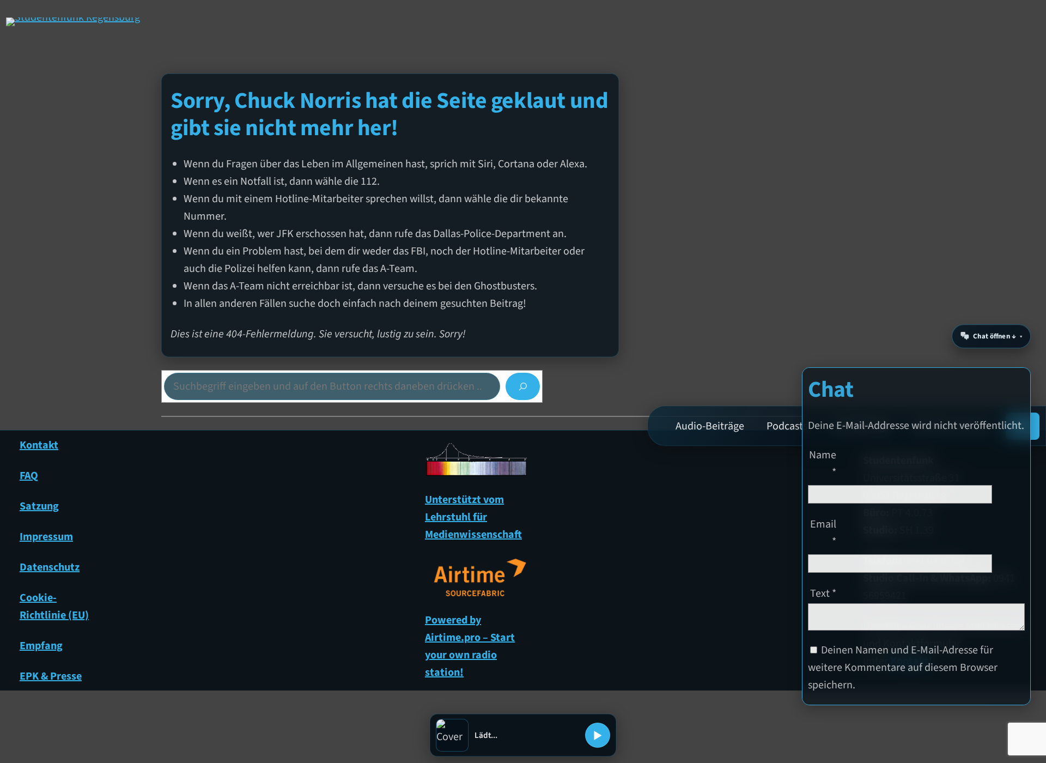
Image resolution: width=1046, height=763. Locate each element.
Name (822, 463)
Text (823, 593)
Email (823, 533)
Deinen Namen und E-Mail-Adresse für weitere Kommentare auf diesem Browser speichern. (903, 668)
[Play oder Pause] (597, 735)
